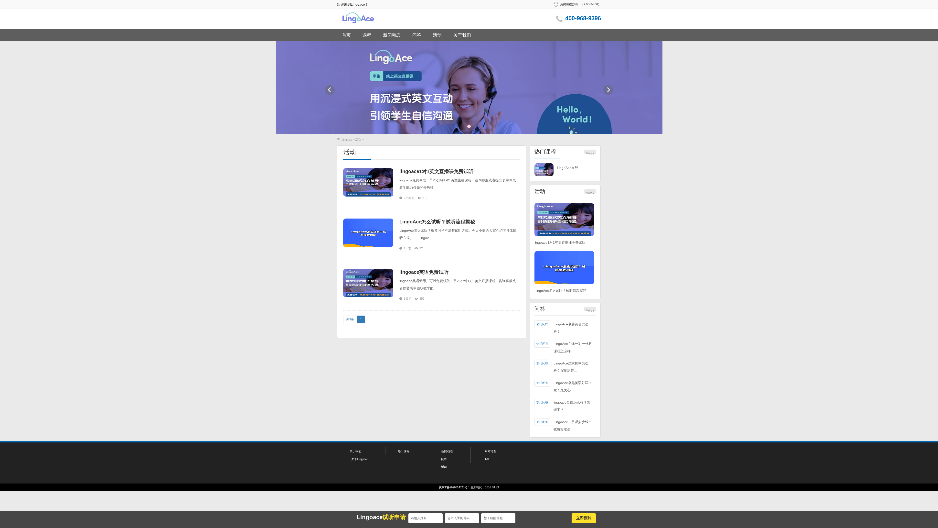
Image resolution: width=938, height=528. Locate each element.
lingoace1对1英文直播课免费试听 (436, 171)
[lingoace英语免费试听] (368, 283)
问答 (416, 35)
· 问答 (443, 459)
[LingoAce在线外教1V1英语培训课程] (544, 170)
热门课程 (545, 152)
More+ (590, 153)
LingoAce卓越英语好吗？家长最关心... (573, 386)
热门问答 (542, 324)
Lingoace (346, 139)
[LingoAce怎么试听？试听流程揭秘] (368, 233)
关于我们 (462, 35)
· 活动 (443, 467)
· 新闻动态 (446, 451)
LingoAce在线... (569, 168)
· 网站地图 (489, 451)
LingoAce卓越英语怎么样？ (571, 327)
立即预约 (584, 518)
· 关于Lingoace (359, 459)
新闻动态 (392, 35)
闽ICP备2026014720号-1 (454, 487)
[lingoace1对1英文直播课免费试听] (368, 182)
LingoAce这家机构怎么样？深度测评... (571, 367)
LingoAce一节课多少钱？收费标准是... (573, 425)
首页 (346, 35)
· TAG (486, 459)
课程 (366, 35)
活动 (437, 35)
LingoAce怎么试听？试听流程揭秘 (437, 221)
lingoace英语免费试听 (423, 272)
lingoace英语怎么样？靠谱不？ (572, 406)
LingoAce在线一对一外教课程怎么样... (573, 347)
